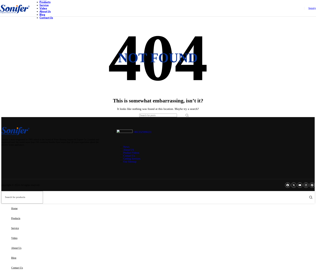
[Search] (187, 115)
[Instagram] (306, 185)
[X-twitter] (293, 185)
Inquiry (312, 8)
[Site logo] (15, 17)
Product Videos (131, 152)
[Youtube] (300, 185)
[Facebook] (287, 185)
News (126, 146)
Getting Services (131, 158)
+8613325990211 (142, 132)
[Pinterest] (312, 185)
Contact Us (129, 155)
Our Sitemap (129, 161)
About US (128, 149)
